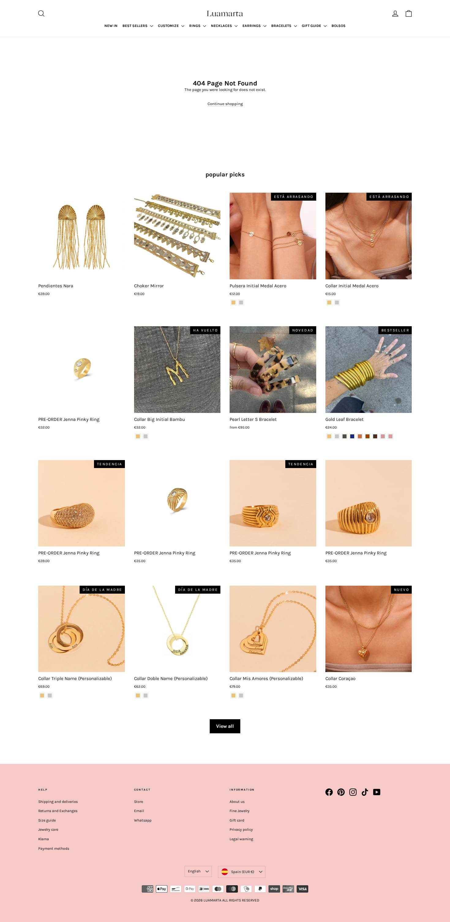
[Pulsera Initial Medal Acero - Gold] (233, 302)
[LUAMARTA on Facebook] (329, 792)
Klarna (43, 839)
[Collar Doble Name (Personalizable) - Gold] (138, 695)
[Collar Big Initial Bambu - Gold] (138, 436)
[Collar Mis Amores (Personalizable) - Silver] (241, 695)
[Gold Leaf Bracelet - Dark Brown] (375, 436)
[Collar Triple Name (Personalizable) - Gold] (42, 695)
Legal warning (241, 839)
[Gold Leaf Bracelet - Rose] (382, 436)
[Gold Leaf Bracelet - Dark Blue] (352, 436)
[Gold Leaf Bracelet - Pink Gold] (390, 436)
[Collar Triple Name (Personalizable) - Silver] (49, 695)
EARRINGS (252, 26)
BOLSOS (339, 26)
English (194, 871)
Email (139, 811)
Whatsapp (143, 820)
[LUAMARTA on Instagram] (353, 792)
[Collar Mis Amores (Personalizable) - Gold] (233, 695)
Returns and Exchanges (57, 811)
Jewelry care (48, 829)
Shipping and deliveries (58, 801)
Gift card (237, 820)
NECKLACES (222, 26)
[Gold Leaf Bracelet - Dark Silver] (344, 436)
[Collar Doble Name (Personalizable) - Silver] (145, 695)
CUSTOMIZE (169, 26)
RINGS (195, 26)
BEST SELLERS (135, 26)
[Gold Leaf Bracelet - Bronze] (359, 436)
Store (138, 801)
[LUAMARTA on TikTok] (365, 792)
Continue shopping (225, 103)
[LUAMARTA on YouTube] (377, 792)
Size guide (47, 820)
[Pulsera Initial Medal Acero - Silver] (241, 302)
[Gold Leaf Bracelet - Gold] (329, 436)
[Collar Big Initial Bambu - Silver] (145, 436)
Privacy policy (241, 829)
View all (225, 726)
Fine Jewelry (239, 811)
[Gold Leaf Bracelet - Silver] (336, 436)
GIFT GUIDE (312, 26)
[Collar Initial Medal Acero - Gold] (329, 302)
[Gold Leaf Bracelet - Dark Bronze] (367, 436)
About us (237, 801)
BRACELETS (281, 26)
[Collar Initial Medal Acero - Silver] (336, 302)
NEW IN (111, 26)
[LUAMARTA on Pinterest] (341, 792)
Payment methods (53, 848)
